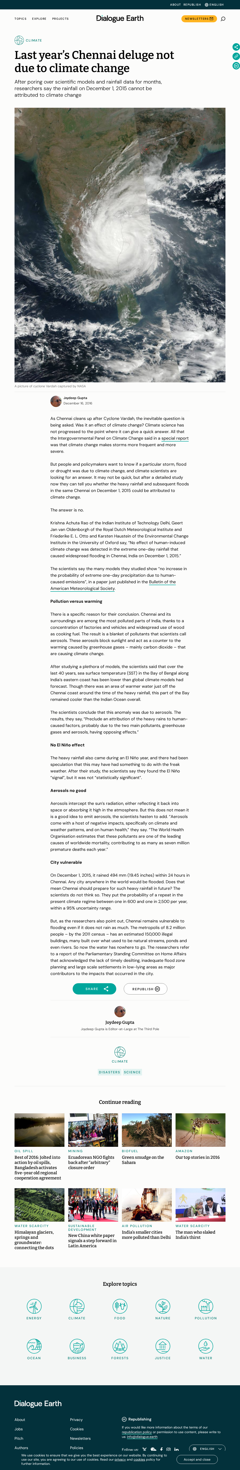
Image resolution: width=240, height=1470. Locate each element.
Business (77, 1358)
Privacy (76, 1419)
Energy (34, 1318)
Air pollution (137, 1226)
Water (206, 1358)
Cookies (77, 1429)
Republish (192, 4)
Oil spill (24, 1151)
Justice (163, 1358)
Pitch (19, 1438)
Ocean (34, 1358)
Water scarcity (32, 1226)
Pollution (206, 1318)
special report (175, 438)
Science (132, 1072)
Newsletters (197, 19)
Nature (163, 1318)
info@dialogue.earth (142, 1437)
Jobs (19, 1429)
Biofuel (130, 1151)
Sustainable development (82, 1228)
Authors (21, 1447)
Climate (77, 1318)
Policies (76, 1447)
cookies (139, 1459)
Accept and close (197, 1459)
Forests (120, 1358)
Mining (75, 1151)
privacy (120, 1459)
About (175, 4)
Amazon (184, 1151)
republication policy (137, 1432)
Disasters (109, 1072)
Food (120, 1318)
